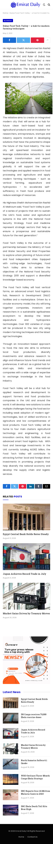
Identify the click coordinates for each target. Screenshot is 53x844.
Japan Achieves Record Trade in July (24, 573)
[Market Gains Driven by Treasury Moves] (26, 596)
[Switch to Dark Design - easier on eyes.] (44, 4)
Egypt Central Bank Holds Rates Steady (26, 534)
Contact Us (32, 836)
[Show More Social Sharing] (47, 40)
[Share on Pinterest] (37, 40)
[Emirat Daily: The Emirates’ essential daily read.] (25, 4)
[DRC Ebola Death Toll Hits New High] (10, 810)
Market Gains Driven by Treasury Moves (26, 613)
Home (5, 13)
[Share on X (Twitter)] (23, 40)
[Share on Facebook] (9, 40)
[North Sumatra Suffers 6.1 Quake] (10, 764)
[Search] (48, 4)
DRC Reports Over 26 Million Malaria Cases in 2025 (35, 792)
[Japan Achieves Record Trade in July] (26, 556)
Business (8, 20)
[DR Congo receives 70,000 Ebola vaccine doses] (10, 718)
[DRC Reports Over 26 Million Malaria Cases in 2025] (10, 794)
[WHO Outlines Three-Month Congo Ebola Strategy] (10, 779)
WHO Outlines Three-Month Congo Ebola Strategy (35, 777)
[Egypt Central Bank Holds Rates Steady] (26, 517)
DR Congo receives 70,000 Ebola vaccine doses (33, 716)
